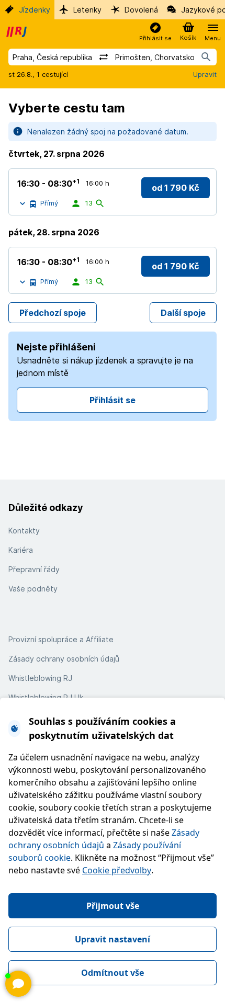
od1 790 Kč (175, 188)
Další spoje (183, 313)
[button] (155, 32)
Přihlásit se (112, 400)
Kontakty (24, 530)
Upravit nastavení (112, 939)
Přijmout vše (112, 906)
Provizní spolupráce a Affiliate (61, 639)
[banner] (17, 31)
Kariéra (20, 549)
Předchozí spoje (52, 313)
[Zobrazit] (18, 984)
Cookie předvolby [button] (116, 870)
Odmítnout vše (112, 972)
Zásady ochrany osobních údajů (63, 658)
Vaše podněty (33, 588)
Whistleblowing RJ (40, 678)
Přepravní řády (34, 569)
